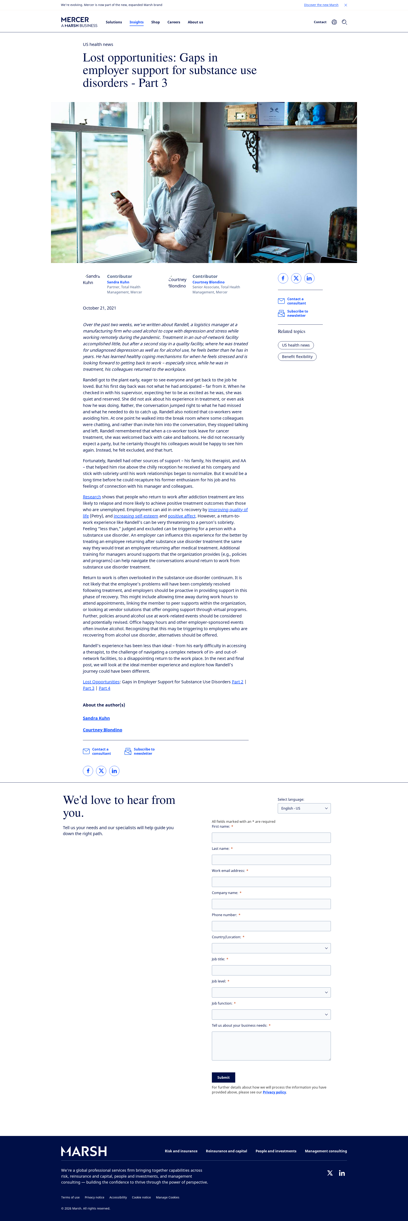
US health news (98, 44)
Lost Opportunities (101, 682)
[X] (330, 1173)
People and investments (276, 1151)
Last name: (221, 848)
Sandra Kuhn (118, 282)
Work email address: (228, 870)
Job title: (218, 959)
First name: (221, 826)
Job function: (222, 1003)
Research (92, 497)
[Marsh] (84, 1152)
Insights (137, 22)
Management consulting (326, 1151)
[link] (88, 771)
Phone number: (224, 915)
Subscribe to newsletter (144, 751)
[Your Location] (334, 22)
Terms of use (70, 1197)
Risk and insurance (181, 1151)
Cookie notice (141, 1197)
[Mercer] (79, 22)
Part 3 (88, 688)
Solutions (114, 22)
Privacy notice (94, 1197)
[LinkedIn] (342, 1173)
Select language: (291, 799)
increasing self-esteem (136, 516)
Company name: (225, 892)
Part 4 (104, 688)
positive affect (182, 516)
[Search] (344, 22)
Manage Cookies (167, 1197)
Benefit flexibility (297, 357)
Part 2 (237, 682)
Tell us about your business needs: (239, 1025)
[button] (345, 5)
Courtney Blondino (209, 282)
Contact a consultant (101, 751)
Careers (173, 22)
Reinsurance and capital (226, 1151)
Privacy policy (274, 1092)
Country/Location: (226, 937)
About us (195, 22)
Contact (320, 22)
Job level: (219, 981)
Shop (155, 22)
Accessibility (118, 1197)
